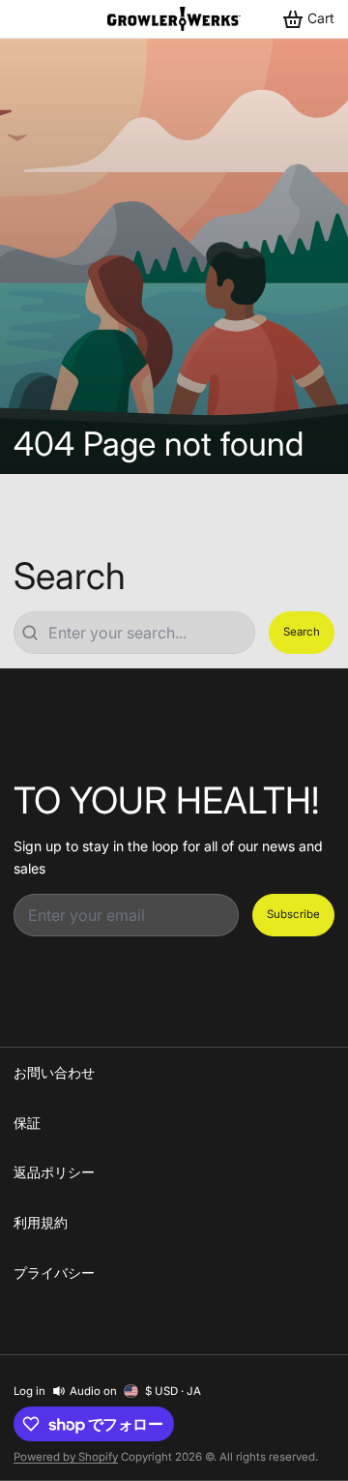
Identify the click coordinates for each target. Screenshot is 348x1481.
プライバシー (54, 1272)
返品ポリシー (54, 1172)
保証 (27, 1122)
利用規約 (41, 1222)
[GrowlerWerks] (173, 19)
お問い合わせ (54, 1072)
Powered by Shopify (66, 1457)
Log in (29, 1391)
